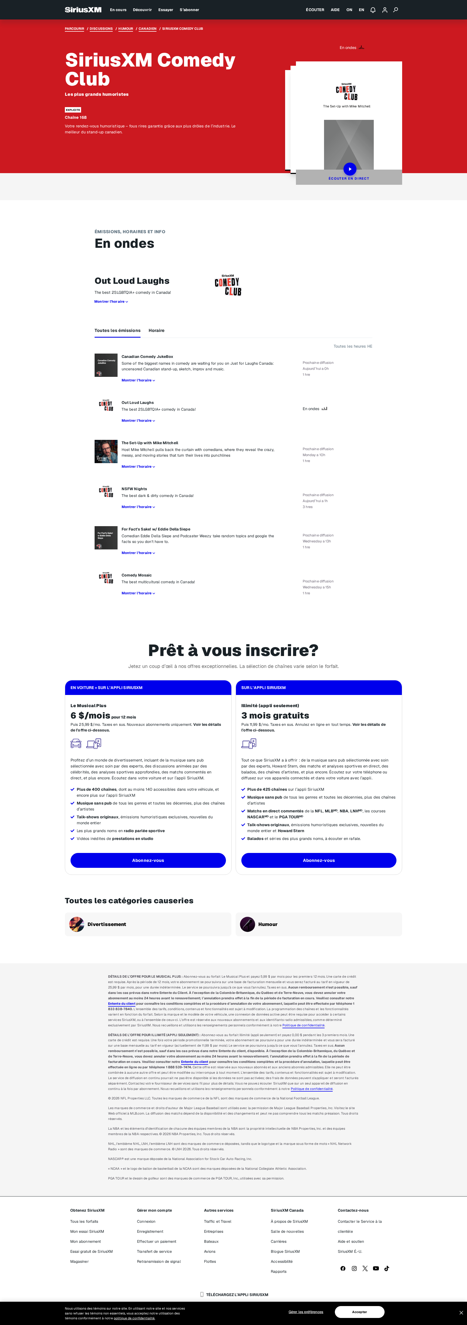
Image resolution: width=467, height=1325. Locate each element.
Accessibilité (282, 1261)
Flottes (210, 1261)
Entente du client (121, 1003)
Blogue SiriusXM (285, 1251)
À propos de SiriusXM (289, 1221)
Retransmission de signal (159, 1261)
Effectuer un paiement (156, 1241)
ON (349, 9)
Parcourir (74, 29)
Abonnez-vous (148, 860)
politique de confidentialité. (134, 1318)
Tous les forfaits (84, 1221)
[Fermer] (461, 1312)
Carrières (278, 1241)
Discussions (101, 29)
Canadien (147, 29)
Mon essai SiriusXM (87, 1231)
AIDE (335, 9)
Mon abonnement (85, 1241)
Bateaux (211, 1241)
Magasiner (79, 1261)
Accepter (359, 1312)
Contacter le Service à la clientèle (360, 1226)
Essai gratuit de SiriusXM (91, 1251)
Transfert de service (154, 1251)
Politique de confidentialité (303, 1025)
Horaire (157, 330)
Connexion (146, 1221)
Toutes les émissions (118, 330)
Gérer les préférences (306, 1312)
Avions (210, 1251)
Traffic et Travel (218, 1221)
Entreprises (213, 1231)
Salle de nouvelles (287, 1231)
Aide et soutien (351, 1241)
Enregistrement (150, 1231)
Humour (125, 29)
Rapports (278, 1271)
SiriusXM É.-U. (350, 1251)
